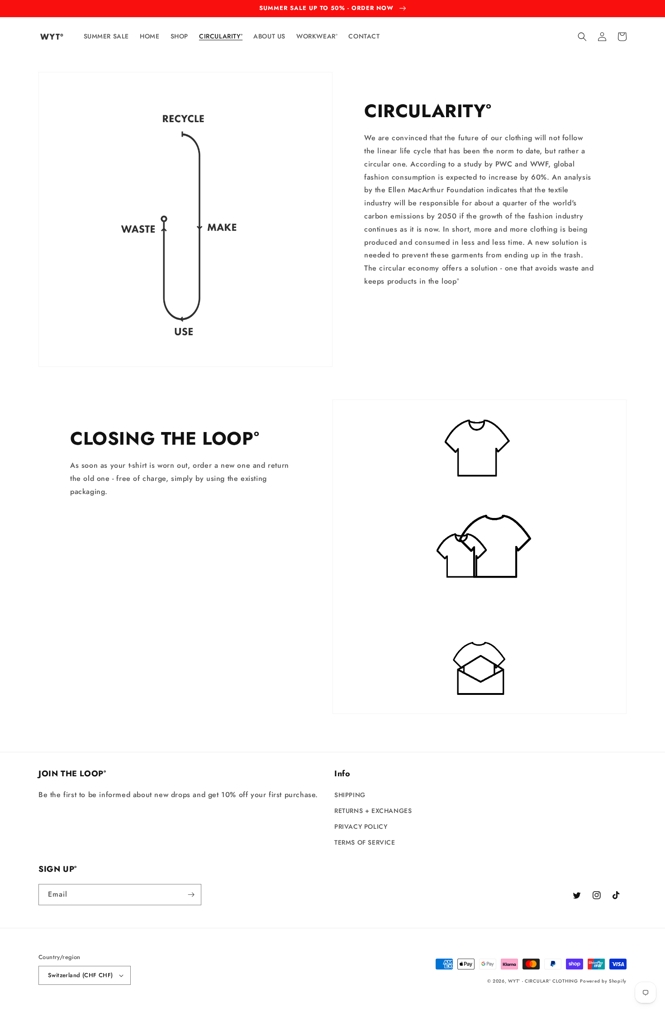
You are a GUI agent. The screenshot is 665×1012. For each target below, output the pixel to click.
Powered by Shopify (603, 981)
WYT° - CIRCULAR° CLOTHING (543, 981)
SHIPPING (350, 794)
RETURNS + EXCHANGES (373, 810)
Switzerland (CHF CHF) (80, 975)
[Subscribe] (191, 894)
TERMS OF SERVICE (364, 842)
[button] (582, 37)
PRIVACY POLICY (360, 826)
